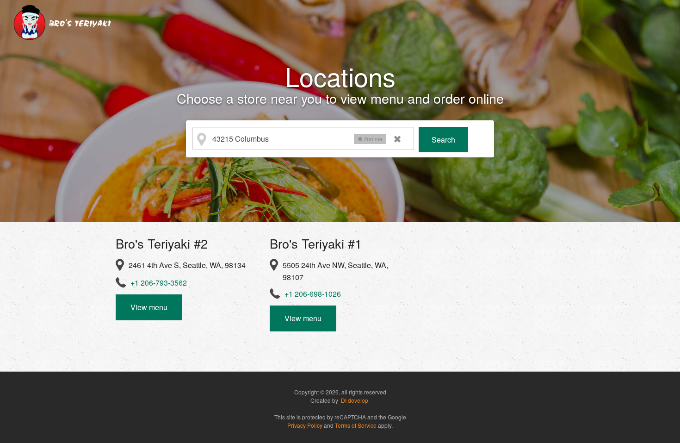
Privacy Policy (304, 425)
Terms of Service (356, 425)
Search (443, 139)
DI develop (354, 400)
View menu (148, 307)
